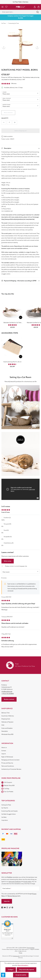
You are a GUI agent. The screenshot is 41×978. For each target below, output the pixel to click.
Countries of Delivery (7, 716)
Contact (3, 750)
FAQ (2, 725)
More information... (23, 965)
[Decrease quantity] (3, 122)
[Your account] (35, 7)
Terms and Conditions (7, 766)
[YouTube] (5, 907)
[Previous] (3, 47)
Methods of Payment (7, 722)
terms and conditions (15, 881)
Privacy (20, 953)
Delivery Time (5, 713)
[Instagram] (7, 907)
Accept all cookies (21, 975)
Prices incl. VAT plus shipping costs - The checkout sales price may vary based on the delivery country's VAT (20, 78)
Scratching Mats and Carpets (9, 811)
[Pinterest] (12, 907)
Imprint (3, 754)
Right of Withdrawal (7, 757)
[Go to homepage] (20, 7)
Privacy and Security (7, 763)
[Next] (37, 47)
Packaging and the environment (10, 760)
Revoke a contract (9, 699)
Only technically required (26, 969)
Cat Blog (6, 788)
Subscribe (7, 901)
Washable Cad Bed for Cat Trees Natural (12, 323)
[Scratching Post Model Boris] (20, 47)
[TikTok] (10, 907)
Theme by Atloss (30, 947)
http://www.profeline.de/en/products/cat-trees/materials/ (18, 219)
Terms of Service (12, 896)
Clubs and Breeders (7, 728)
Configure (10, 969)
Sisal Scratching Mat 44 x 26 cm (12, 362)
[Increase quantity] (14, 122)
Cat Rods (3, 817)
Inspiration (4, 820)
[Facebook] (2, 907)
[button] (20, 148)
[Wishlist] (6, 7)
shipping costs (16, 956)
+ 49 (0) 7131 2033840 (7, 693)
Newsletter (4, 731)
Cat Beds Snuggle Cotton (8, 814)
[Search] (37, 12)
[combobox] (17, 12)
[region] (20, 47)
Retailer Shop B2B (9, 785)
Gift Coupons (8, 782)
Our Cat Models (8, 791)
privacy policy (27, 881)
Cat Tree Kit (4, 808)
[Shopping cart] (38, 7)
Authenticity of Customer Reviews (11, 769)
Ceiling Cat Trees (6, 805)
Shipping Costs (5, 719)
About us (4, 747)
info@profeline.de (6, 691)
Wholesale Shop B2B (7, 734)
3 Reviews (13, 83)
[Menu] (2, 7)
